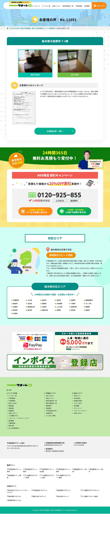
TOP (9, 390)
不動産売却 (12, 423)
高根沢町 (74, 307)
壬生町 (44, 307)
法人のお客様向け (14, 428)
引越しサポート (13, 413)
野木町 (15, 310)
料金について (56, 6)
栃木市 (44, 300)
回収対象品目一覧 (67, 6)
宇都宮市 (16, 300)
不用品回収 (12, 398)
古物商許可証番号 (81, 443)
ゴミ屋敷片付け (13, 416)
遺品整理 (11, 421)
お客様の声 (49, 413)
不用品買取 (78, 6)
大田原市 (59, 303)
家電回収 (11, 411)
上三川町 (59, 307)
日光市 (30, 303)
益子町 (30, 310)
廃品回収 (11, 406)
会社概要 (86, 6)
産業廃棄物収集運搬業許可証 (55, 443)
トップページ (36, 6)
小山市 (30, 300)
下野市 (73, 303)
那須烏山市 (31, 307)
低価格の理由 (78, 401)
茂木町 (73, 310)
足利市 (59, 300)
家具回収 (11, 408)
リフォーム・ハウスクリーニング (19, 418)
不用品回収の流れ (51, 411)
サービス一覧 (46, 6)
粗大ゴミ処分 (13, 403)
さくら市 (88, 303)
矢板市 (15, 307)
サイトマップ (78, 408)
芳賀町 (59, 310)
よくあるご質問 (50, 416)
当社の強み (77, 398)
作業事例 (48, 408)
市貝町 (15, 313)
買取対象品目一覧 (51, 403)
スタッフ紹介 (78, 403)
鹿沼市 (15, 303)
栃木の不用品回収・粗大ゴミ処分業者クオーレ (52, 510)
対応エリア (77, 396)
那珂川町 (45, 310)
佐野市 (73, 300)
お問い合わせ (78, 413)
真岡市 (44, 303)
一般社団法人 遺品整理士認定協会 (54, 451)
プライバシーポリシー (80, 411)
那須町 (88, 307)
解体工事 (11, 425)
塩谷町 (88, 310)
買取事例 (48, 406)
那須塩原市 (89, 300)
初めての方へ (50, 396)
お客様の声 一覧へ (55, 131)
